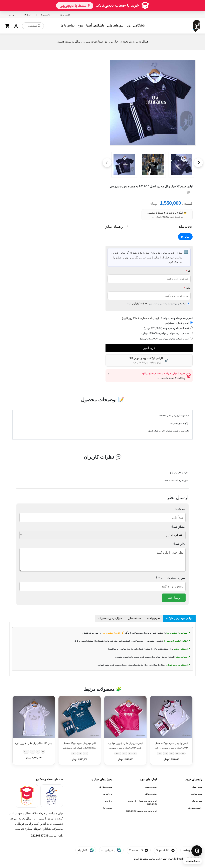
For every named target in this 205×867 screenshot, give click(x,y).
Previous (107, 162)
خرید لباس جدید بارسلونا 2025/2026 (141, 811)
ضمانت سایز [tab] (134, 618)
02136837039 (39, 835)
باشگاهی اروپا (136, 25)
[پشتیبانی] (196, 850)
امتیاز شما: (178, 527)
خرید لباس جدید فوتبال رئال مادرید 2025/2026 (142, 802)
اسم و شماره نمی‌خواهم (177, 323)
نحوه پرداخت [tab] (153, 618)
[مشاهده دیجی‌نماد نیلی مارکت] (27, 796)
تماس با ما (67, 25)
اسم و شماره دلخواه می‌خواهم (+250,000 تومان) (164, 338)
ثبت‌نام (27, 14)
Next (198, 162)
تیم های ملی (115, 25)
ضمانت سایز (196, 801)
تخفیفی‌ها (45, 14)
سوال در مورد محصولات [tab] (110, 618)
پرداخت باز (107, 794)
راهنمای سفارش (195, 808)
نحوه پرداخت (196, 794)
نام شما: (180, 508)
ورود (11, 14)
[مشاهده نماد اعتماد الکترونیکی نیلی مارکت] (51, 795)
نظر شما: (179, 544)
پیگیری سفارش (105, 787)
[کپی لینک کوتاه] (189, 192)
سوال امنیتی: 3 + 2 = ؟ (171, 577)
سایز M (185, 236)
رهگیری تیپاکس (150, 794)
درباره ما (108, 801)
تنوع (80, 25)
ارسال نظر (174, 597)
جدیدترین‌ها (65, 14)
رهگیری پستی (151, 787)
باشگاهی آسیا (95, 25)
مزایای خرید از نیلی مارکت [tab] (179, 618)
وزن (187, 288)
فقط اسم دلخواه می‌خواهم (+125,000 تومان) (166, 328)
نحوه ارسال (197, 787)
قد (188, 270)
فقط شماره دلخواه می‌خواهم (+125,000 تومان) (165, 333)
